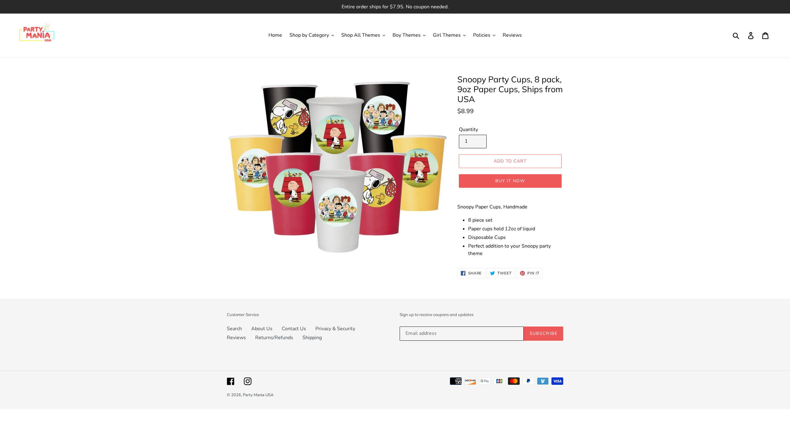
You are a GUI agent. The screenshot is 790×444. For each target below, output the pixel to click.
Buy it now (510, 180)
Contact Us (294, 328)
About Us (261, 328)
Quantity (468, 129)
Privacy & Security (335, 328)
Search (234, 328)
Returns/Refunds (274, 337)
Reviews (236, 337)
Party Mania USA (258, 395)
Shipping (312, 337)
